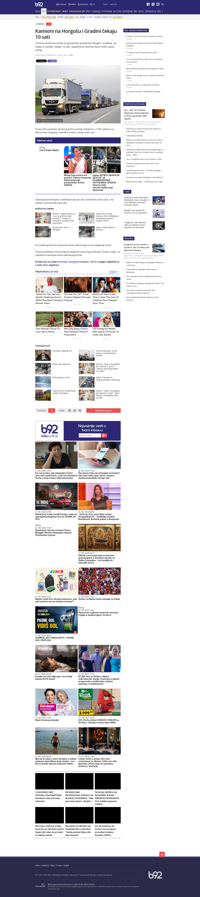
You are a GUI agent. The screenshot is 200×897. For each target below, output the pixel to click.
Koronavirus (117, 17)
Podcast (62, 4)
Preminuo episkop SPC (62, 351)
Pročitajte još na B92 (135, 104)
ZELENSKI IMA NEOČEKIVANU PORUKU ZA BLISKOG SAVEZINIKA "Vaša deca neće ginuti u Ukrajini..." (79, 797)
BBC (136, 11)
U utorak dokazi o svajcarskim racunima (142, 85)
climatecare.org (53, 889)
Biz (83, 11)
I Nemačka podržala (134, 135)
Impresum (74, 875)
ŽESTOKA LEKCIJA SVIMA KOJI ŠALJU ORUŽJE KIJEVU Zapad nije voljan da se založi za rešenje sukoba (49, 831)
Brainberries (49, 307)
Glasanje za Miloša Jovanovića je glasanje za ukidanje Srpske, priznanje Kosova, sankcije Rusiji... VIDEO (144, 152)
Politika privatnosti (105, 875)
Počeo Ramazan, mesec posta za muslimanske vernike (106, 353)
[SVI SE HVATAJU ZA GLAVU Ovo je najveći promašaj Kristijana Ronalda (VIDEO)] (108, 822)
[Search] (162, 4)
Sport (65, 11)
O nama (59, 865)
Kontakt (65, 875)
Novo (38, 11)
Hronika (98, 17)
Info (44, 11)
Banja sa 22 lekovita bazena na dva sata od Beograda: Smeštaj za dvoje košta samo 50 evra (144, 142)
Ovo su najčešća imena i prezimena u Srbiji (144, 159)
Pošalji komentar (103, 410)
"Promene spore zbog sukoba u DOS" (142, 52)
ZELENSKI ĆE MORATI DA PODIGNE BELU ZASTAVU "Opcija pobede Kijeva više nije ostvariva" (78, 831)
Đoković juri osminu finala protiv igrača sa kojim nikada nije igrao (143, 130)
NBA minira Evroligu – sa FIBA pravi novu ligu (144, 181)
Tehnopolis (150, 11)
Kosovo (105, 17)
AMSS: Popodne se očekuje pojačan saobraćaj (108, 378)
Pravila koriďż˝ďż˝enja (87, 875)
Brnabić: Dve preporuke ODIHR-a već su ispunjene (135, 211)
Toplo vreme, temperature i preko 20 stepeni (64, 391)
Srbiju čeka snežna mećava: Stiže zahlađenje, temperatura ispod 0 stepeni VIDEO (107, 217)
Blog (106, 4)
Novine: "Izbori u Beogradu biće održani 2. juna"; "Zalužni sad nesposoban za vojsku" (108, 367)
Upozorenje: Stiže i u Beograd (61, 228)
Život (88, 11)
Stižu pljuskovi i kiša (61, 377)
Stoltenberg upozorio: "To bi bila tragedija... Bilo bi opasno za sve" (144, 171)
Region (82, 17)
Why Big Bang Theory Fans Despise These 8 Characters (76, 331)
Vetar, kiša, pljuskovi (61, 364)
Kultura (117, 11)
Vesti (37, 17)
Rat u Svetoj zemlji (49, 17)
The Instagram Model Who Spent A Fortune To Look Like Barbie (106, 331)
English (113, 4)
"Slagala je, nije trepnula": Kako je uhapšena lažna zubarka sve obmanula (135, 225)
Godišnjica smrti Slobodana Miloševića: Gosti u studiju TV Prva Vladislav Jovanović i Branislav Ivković (137, 201)
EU (111, 17)
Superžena (127, 11)
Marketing (56, 875)
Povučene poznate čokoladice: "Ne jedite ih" (144, 177)
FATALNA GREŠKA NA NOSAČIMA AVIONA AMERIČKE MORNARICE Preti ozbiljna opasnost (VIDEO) (107, 798)
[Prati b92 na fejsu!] (148, 5)
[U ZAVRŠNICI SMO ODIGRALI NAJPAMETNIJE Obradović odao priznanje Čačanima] (49, 788)
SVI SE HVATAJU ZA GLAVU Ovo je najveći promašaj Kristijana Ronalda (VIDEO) (105, 831)
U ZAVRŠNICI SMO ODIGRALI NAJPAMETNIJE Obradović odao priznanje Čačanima (48, 797)
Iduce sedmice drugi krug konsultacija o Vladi (144, 68)
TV (94, 4)
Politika (60, 17)
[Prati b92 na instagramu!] (158, 5)
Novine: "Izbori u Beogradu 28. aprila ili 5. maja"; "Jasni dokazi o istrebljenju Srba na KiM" (108, 394)
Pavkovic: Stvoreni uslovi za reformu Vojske (144, 36)
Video (73, 4)
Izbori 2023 (69, 17)
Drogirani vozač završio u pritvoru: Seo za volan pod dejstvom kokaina (136, 247)
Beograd (129, 238)
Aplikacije (84, 4)
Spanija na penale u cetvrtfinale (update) (143, 91)
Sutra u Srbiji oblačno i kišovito (106, 228)
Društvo (90, 17)
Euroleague (75, 11)
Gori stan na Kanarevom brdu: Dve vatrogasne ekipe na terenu (140, 291)
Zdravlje (96, 11)
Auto (141, 11)
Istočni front (54, 11)
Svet (77, 17)
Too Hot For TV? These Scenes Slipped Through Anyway (77, 297)
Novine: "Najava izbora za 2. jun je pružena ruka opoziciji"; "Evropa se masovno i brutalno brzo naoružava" (63, 218)
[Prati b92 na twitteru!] (153, 5)
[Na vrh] (162, 854)
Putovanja (107, 11)
